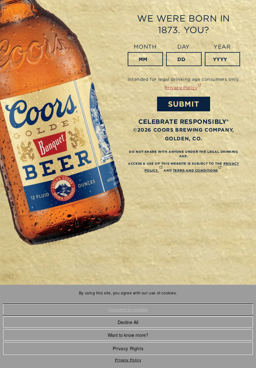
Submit (183, 104)
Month (145, 46)
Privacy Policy (128, 359)
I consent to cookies (128, 309)
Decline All (128, 322)
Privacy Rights (128, 348)
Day (183, 46)
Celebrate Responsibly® (183, 121)
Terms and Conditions (197, 170)
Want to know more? (128, 335)
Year (222, 46)
